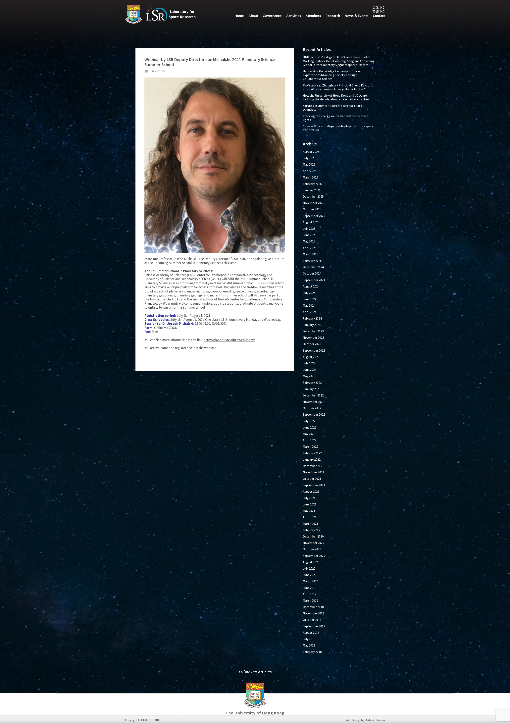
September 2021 (314, 485)
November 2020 (313, 543)
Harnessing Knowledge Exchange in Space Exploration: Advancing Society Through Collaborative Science (331, 75)
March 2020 (310, 581)
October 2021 (312, 479)
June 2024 (309, 299)
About (253, 16)
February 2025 (312, 261)
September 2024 (314, 280)
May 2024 (309, 305)
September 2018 (314, 626)
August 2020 (311, 562)
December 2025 (313, 196)
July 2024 (309, 293)
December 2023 (313, 331)
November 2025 (313, 203)
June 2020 (309, 575)
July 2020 (309, 568)
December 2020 (313, 536)
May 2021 (309, 511)
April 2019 (309, 594)
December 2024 (313, 267)
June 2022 (309, 427)
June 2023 (309, 370)
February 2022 (312, 453)
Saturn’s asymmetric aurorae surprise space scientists (332, 107)
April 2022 (309, 440)
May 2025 (309, 241)
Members (313, 16)
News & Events (356, 16)
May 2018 (309, 645)
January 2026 (312, 190)
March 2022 (310, 446)
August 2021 (311, 491)
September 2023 (314, 350)
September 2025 (314, 216)
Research (333, 16)
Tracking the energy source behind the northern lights (335, 118)
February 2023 (312, 383)
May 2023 (309, 376)
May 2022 (309, 434)
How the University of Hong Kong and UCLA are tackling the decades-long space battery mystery (336, 97)
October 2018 (312, 620)
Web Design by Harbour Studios (365, 720)
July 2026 (309, 158)
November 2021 (313, 472)
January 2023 (312, 389)
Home (239, 16)
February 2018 (312, 652)
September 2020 (314, 556)
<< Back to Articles (255, 672)
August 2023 (311, 357)
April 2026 (309, 171)
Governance (272, 16)
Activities (293, 16)
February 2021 (312, 530)
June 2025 (309, 235)
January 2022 (312, 459)
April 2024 (309, 312)
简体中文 (378, 8)
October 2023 (312, 344)
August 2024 (311, 286)
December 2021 (313, 466)
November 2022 (313, 402)
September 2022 (314, 414)
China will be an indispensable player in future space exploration (338, 128)
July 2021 (309, 498)
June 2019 (309, 588)
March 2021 (310, 524)
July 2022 (309, 421)
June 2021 (309, 504)
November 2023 (313, 337)
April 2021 (309, 517)
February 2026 (312, 184)
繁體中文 (378, 12)
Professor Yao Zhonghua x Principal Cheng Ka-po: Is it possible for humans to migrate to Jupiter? (338, 87)
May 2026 (309, 164)
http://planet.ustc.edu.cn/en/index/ (229, 340)
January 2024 (312, 325)
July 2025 (309, 229)
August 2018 (311, 633)
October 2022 (312, 408)
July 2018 (309, 639)
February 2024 (312, 318)
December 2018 (313, 607)
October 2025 (312, 209)
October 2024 (312, 273)
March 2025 (310, 254)
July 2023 (309, 363)
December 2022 (313, 395)
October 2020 (312, 549)
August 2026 (311, 152)
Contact (379, 16)
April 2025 (309, 248)
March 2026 (310, 177)
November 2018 (313, 613)
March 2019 (310, 600)
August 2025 (311, 222)
